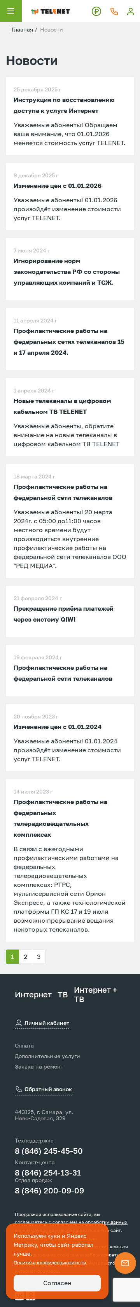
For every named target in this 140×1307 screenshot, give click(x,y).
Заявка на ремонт (39, 1066)
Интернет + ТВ (95, 994)
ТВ (63, 994)
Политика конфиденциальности (50, 1262)
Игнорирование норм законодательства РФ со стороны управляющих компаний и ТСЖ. (67, 271)
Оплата (24, 1045)
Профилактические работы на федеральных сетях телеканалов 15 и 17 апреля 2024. (69, 341)
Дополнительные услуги (47, 1056)
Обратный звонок (48, 1089)
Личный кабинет (46, 1023)
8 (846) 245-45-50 (49, 1150)
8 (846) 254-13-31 (48, 1172)
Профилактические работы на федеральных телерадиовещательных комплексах (60, 818)
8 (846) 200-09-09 (49, 1190)
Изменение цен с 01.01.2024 (58, 727)
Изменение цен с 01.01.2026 (58, 185)
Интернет (33, 994)
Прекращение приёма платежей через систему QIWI (64, 613)
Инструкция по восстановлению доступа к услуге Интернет (64, 105)
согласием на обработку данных (90, 1222)
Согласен (57, 1283)
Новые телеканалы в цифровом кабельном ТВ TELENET (62, 406)
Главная (22, 29)
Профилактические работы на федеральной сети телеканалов (63, 492)
